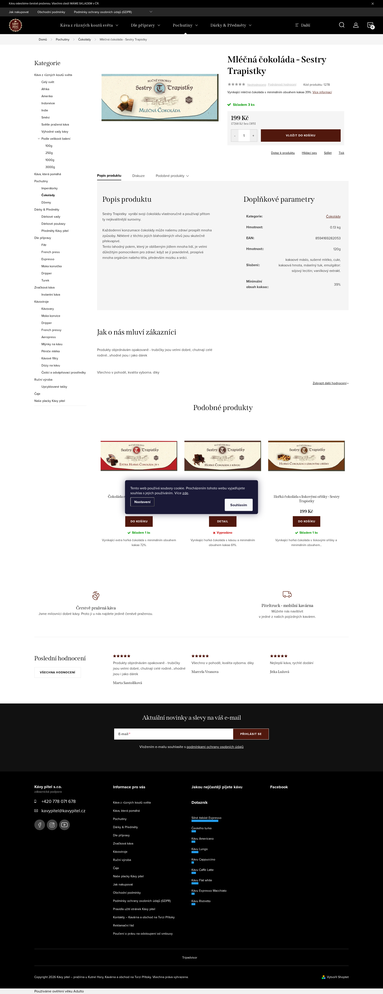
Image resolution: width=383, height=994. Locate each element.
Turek (45, 280)
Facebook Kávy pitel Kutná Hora (39, 825)
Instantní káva (50, 294)
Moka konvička (51, 266)
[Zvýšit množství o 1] (253, 135)
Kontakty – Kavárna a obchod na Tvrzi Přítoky (144, 917)
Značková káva (44, 287)
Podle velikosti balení (55, 138)
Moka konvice (50, 316)
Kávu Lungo (200, 849)
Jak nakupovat (19, 12)
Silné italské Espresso (206, 818)
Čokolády (48, 195)
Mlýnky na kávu (52, 344)
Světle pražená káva (55, 124)
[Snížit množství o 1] (234, 135)
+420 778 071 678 (58, 801)
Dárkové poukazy (53, 223)
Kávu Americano (203, 838)
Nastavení (142, 501)
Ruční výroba (43, 379)
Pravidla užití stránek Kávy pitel (134, 909)
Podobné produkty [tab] (170, 175)
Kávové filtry (49, 358)
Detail (222, 521)
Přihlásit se (251, 734)
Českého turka (201, 828)
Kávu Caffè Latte (203, 870)
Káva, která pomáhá (47, 174)
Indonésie (48, 103)
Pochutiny (41, 181)
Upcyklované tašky (54, 386)
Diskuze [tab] (138, 175)
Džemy (46, 202)
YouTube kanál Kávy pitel (64, 825)
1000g (49, 160)
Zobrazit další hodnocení (329, 383)
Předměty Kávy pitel (54, 231)
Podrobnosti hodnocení (282, 84)
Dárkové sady (50, 216)
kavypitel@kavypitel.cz (63, 810)
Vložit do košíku (300, 135)
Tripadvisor (189, 957)
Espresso (47, 259)
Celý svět (47, 82)
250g (49, 153)
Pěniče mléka (50, 351)
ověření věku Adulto (68, 991)
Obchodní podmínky (51, 12)
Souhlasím (238, 504)
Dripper (46, 273)
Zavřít (236, 151)
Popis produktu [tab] (109, 175)
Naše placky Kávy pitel (49, 401)
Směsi (45, 117)
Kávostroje (41, 301)
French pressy (51, 330)
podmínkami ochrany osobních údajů (215, 746)
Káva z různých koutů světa (53, 75)
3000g (50, 167)
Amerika (47, 96)
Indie (44, 110)
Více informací (322, 92)
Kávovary (47, 308)
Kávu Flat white (202, 880)
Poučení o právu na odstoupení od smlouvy (143, 933)
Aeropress (48, 337)
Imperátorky (49, 188)
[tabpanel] (306, 491)
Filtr (44, 245)
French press (50, 252)
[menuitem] (89, 25)
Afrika (45, 89)
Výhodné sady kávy (54, 131)
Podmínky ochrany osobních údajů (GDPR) (103, 12)
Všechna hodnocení (57, 672)
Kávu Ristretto (201, 901)
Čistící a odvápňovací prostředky (63, 372)
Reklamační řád (123, 925)
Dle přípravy (42, 238)
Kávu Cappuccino (203, 859)
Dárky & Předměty (46, 209)
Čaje (37, 393)
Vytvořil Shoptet (338, 977)
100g (48, 145)
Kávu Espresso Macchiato (209, 890)
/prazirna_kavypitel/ (52, 825)
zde (185, 492)
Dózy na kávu (50, 365)
